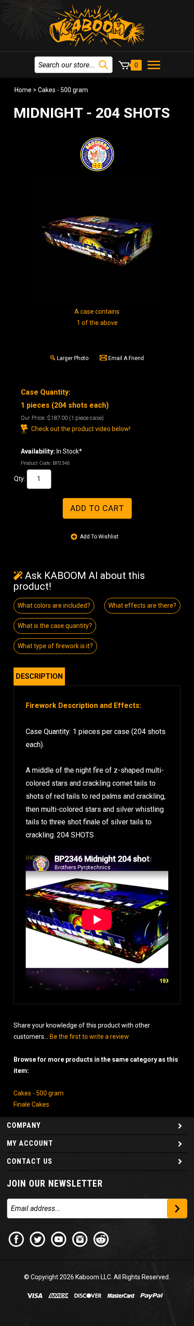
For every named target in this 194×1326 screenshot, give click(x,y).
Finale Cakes (31, 1104)
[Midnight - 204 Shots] (97, 239)
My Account (30, 1143)
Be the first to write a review (89, 1036)
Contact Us (29, 1161)
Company (24, 1125)
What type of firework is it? (55, 646)
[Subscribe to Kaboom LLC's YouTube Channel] (59, 1238)
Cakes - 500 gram (63, 89)
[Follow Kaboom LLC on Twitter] (38, 1238)
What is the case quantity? (55, 625)
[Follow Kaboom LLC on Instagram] (80, 1238)
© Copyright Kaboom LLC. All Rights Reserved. (97, 1277)
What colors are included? (54, 605)
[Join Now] (177, 1208)
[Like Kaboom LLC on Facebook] (17, 1238)
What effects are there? (142, 605)
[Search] (103, 65)
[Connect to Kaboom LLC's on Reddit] (101, 1238)
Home (23, 89)
